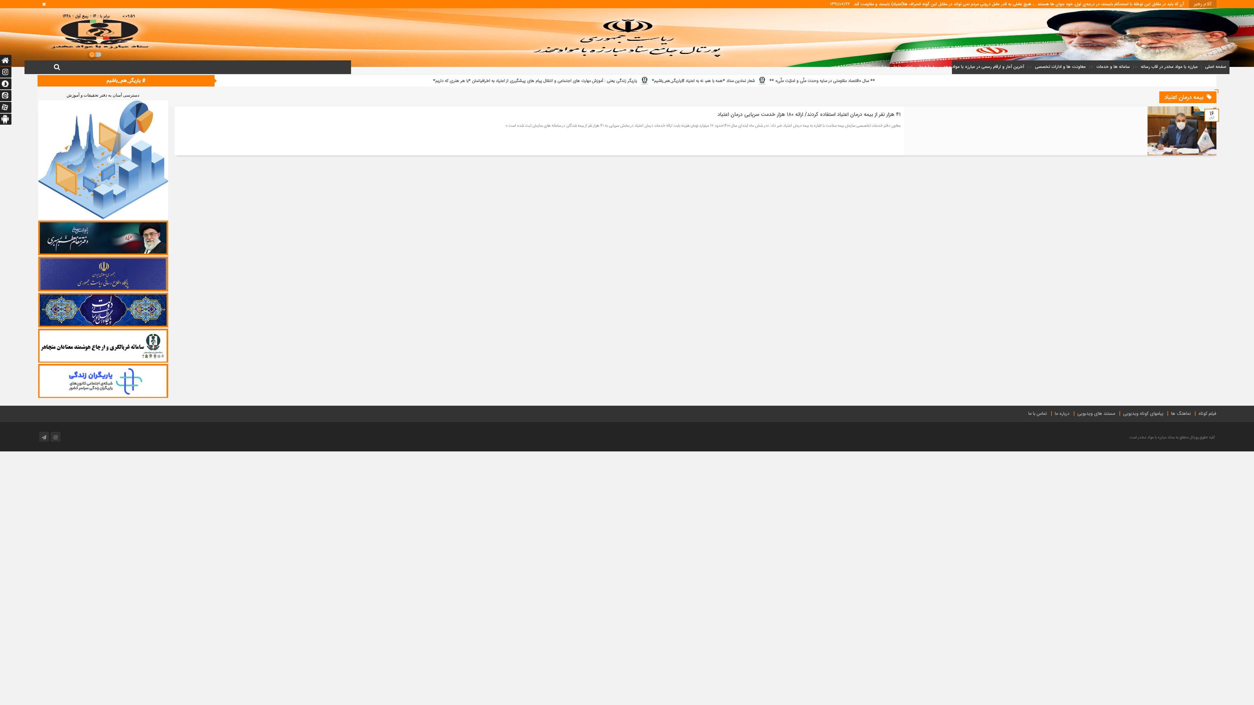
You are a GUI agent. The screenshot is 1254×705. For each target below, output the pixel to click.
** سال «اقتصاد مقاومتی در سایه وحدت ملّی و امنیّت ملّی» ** (1032, 81)
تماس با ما (903, 66)
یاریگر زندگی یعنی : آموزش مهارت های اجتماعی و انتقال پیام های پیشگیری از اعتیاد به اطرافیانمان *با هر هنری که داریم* (745, 81)
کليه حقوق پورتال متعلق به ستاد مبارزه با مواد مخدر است (1172, 437)
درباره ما (927, 66)
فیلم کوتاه (1207, 414)
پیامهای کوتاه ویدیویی (1143, 414)
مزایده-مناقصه (874, 66)
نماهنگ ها (1181, 414)
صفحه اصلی (1215, 66)
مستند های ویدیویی (1096, 414)
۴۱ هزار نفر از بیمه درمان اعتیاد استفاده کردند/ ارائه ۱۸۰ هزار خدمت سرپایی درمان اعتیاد (809, 114)
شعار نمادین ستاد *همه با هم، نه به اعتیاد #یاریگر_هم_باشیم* (913, 81)
